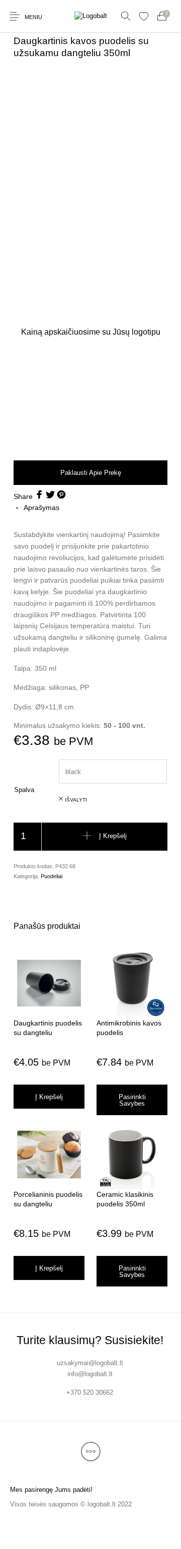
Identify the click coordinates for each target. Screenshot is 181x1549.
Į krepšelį (113, 836)
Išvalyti (76, 800)
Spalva (24, 790)
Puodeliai (51, 876)
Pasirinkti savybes (132, 1100)
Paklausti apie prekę (90, 472)
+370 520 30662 (89, 1392)
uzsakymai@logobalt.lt (90, 1363)
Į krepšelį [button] (49, 1097)
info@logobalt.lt (90, 1374)
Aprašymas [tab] (41, 507)
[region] (91, 398)
